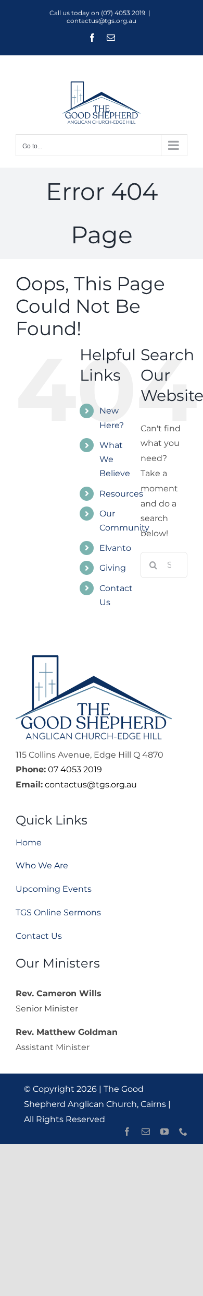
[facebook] (127, 1131)
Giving (112, 568)
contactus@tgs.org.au (101, 21)
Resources (121, 494)
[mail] (146, 1131)
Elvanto (115, 548)
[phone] (183, 1131)
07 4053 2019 (75, 769)
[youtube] (164, 1131)
